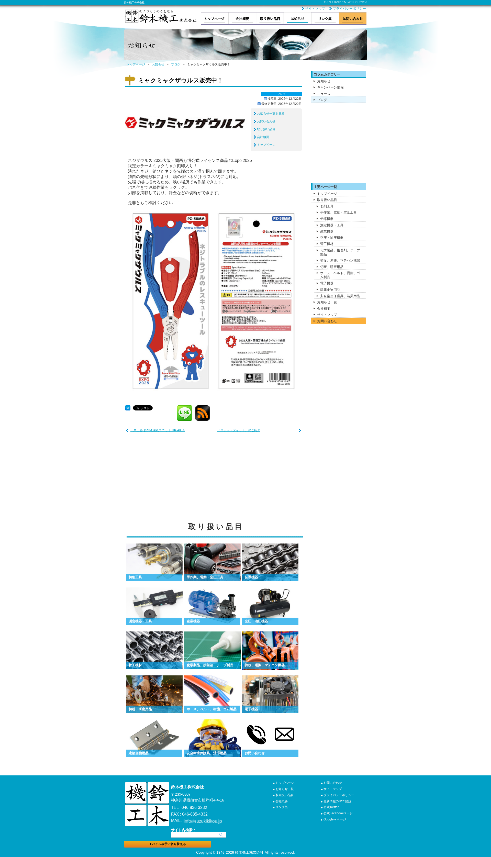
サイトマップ (315, 8)
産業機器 (326, 231)
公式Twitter (331, 807)
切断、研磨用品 (331, 267)
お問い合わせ (352, 18)
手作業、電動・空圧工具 (338, 212)
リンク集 (325, 18)
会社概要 (242, 18)
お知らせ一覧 (327, 302)
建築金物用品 (330, 290)
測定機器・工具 (331, 225)
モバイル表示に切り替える (167, 844)
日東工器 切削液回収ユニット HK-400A (157, 430)
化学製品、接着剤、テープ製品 (340, 252)
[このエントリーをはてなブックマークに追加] (127, 407)
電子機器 (326, 283)
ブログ (175, 64)
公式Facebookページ (338, 813)
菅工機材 (326, 244)
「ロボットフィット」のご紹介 (238, 430)
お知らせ (297, 18)
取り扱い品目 (270, 18)
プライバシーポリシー (349, 8)
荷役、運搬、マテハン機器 (340, 260)
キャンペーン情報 (330, 87)
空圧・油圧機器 (331, 238)
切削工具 (326, 206)
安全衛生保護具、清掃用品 (340, 296)
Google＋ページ (334, 819)
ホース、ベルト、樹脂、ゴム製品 (340, 275)
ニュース (323, 94)
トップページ (214, 18)
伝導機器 (326, 219)
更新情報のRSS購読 (337, 801)
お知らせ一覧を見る (271, 113)
